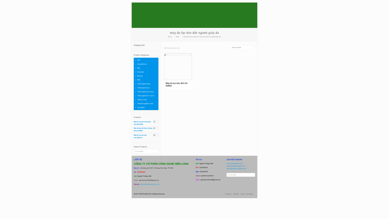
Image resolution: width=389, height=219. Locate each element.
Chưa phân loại (142, 64)
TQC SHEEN (141, 107)
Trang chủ (228, 194)
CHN (138, 60)
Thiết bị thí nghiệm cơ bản (145, 103)
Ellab (138, 68)
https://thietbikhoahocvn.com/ (150, 184)
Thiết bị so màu (142, 99)
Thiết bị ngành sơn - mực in (145, 96)
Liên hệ (242, 194)
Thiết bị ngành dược (143, 88)
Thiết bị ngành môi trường (145, 92)
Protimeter (140, 72)
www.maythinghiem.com (235, 163)
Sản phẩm (249, 194)
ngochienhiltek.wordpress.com (236, 168)
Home (170, 37)
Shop (177, 37)
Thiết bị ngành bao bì (143, 84)
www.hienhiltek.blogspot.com (236, 166)
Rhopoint (140, 76)
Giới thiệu (236, 194)
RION (138, 80)
